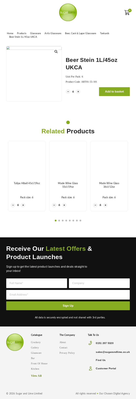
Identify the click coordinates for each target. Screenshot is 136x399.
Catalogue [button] (36, 335)
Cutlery (35, 347)
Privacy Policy (67, 353)
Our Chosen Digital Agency (114, 393)
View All (36, 375)
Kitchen (35, 369)
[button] (55, 220)
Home (10, 33)
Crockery (36, 342)
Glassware (35, 33)
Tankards (104, 33)
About (63, 342)
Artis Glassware (53, 33)
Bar (33, 358)
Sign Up (68, 305)
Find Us (101, 360)
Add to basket (114, 91)
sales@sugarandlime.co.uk (113, 352)
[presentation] (7, 220)
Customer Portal (106, 368)
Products (21, 33)
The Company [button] (67, 335)
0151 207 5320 (105, 343)
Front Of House (39, 363)
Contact (63, 347)
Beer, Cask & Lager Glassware (80, 33)
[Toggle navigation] (9, 12)
